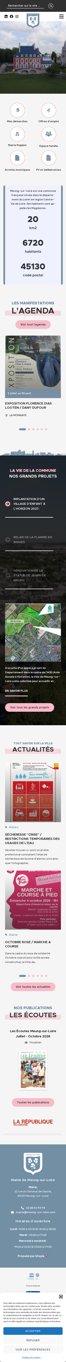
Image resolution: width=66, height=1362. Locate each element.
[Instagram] (17, 16)
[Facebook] (11, 16)
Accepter (33, 1331)
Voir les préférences (33, 1349)
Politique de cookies (31, 1357)
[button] (61, 1296)
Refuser (33, 1340)
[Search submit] (51, 6)
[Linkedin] (6, 16)
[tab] (29, 504)
